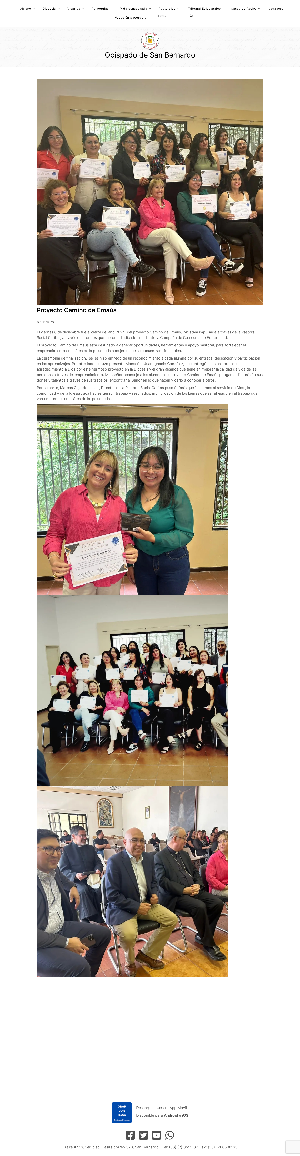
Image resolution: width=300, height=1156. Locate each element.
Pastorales (167, 8)
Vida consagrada (133, 8)
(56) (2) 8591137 (183, 1147)
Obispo (25, 8)
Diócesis (49, 8)
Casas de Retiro (243, 8)
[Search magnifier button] (191, 16)
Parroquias (100, 8)
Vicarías (73, 8)
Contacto (276, 8)
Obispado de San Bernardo (150, 55)
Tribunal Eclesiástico (204, 8)
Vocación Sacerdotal (131, 17)
